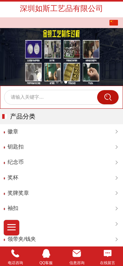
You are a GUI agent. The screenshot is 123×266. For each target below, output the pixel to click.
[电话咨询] (15, 253)
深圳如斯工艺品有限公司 (61, 8)
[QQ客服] (46, 253)
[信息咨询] (77, 253)
